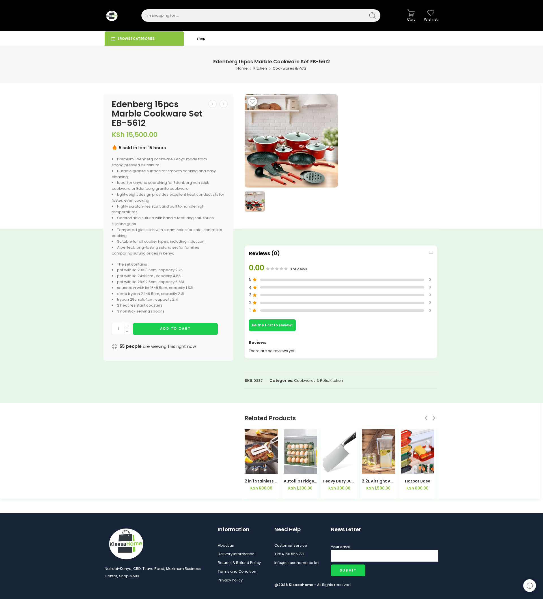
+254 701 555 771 (289, 554)
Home (242, 68)
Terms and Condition (237, 571)
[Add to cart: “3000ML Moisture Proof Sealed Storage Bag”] (406, 468)
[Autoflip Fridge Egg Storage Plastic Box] (261, 451)
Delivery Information (236, 554)
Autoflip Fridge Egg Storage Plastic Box (261, 481)
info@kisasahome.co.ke (296, 562)
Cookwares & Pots (290, 68)
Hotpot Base (378, 481)
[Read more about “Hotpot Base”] (367, 468)
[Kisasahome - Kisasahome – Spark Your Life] (112, 15)
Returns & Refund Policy (239, 562)
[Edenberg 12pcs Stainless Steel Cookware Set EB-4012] (212, 104)
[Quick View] (272, 468)
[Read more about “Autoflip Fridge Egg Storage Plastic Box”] (250, 468)
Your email (341, 547)
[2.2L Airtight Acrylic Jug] (339, 451)
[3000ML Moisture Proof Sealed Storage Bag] (417, 451)
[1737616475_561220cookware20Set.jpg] (291, 141)
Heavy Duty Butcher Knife (300, 481)
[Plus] (127, 326)
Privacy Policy (230, 580)
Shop (201, 38)
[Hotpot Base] (378, 451)
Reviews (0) (264, 253)
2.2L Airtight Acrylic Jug (339, 481)
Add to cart (175, 328)
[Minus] (127, 332)
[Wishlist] (252, 101)
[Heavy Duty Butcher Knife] (300, 451)
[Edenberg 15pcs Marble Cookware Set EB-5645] (223, 104)
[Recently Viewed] (529, 585)
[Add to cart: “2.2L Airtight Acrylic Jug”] (328, 468)
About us (226, 545)
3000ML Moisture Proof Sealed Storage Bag (417, 481)
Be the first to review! (272, 325)
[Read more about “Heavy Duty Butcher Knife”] (289, 468)
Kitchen (260, 68)
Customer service (290, 545)
